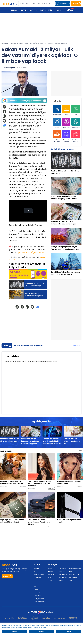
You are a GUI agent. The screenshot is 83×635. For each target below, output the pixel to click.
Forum (36, 571)
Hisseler (57, 127)
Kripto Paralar (66, 127)
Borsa (50, 568)
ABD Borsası (38, 590)
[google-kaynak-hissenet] (24, 100)
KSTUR (33, 3)
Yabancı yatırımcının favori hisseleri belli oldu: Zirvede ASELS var (52, 441)
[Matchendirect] (22, 618)
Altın (66, 115)
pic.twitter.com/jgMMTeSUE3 (31, 252)
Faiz (70, 571)
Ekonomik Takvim (66, 140)
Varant (50, 577)
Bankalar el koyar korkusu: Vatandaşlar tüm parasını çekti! (30, 441)
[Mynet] (34, 618)
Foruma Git (76, 345)
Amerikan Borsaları (75, 568)
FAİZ (50, 10)
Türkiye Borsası (39, 599)
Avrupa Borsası (39, 593)
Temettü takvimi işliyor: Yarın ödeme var (72, 441)
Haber (50, 580)
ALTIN (32, 10)
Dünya (36, 587)
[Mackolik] (10, 618)
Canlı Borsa (57, 115)
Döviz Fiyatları (63, 577)
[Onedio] (46, 618)
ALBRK (48, 3)
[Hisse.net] (9, 3)
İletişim (36, 568)
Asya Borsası (38, 596)
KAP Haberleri (57, 140)
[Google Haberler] (4, 125)
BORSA (14, 10)
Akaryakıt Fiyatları (39, 602)
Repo (70, 580)
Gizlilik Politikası (39, 574)
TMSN (38, 3)
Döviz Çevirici (76, 127)
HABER (59, 10)
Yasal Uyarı (37, 577)
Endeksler (51, 574)
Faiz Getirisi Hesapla (75, 140)
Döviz (75, 115)
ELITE (43, 3)
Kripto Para (62, 571)
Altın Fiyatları (63, 574)
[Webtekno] (59, 618)
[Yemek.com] (73, 618)
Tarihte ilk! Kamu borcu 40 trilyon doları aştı (9, 440)
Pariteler (61, 580)
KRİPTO (42, 10)
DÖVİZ (23, 10)
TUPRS (28, 3)
